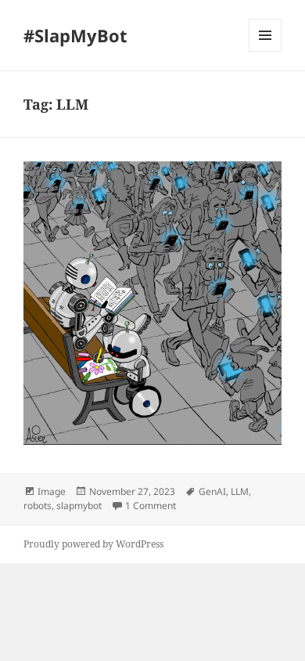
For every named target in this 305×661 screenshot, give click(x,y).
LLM (240, 491)
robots (37, 505)
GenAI (212, 491)
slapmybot (79, 505)
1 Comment (150, 505)
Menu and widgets (265, 51)
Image (52, 491)
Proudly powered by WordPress (93, 544)
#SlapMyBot (75, 35)
